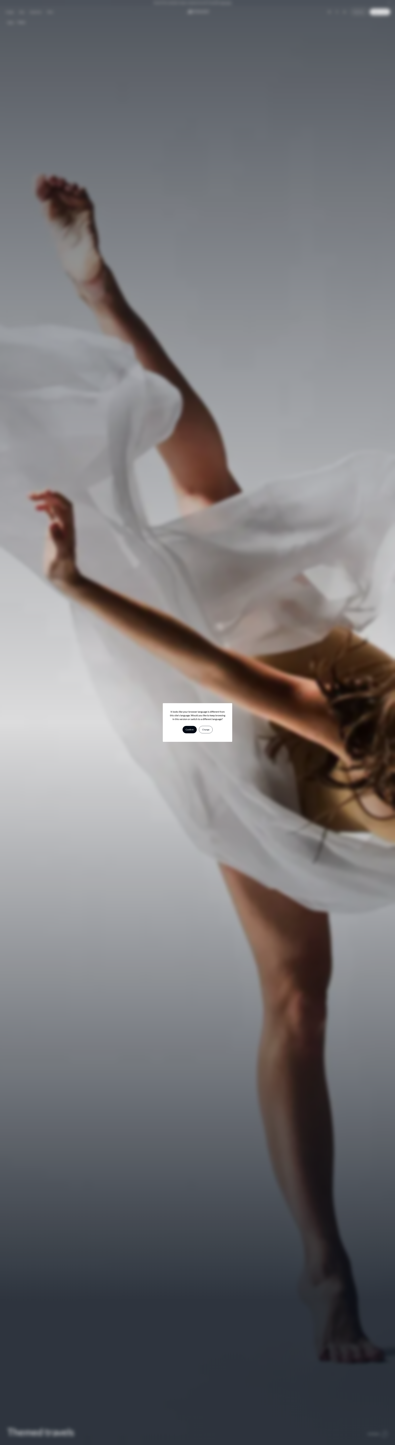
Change (205, 729)
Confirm (190, 729)
